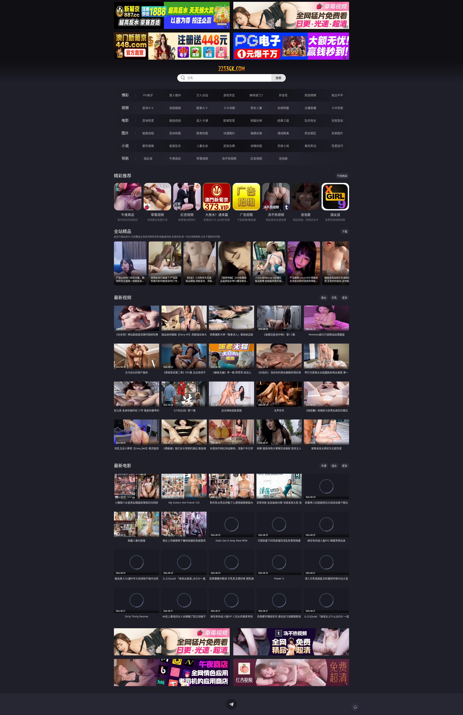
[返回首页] (355, 707)
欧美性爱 (229, 121)
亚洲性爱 (148, 121)
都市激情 (148, 146)
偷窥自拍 (148, 133)
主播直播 (310, 108)
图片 (125, 133)
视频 (125, 107)
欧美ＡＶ (202, 108)
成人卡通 (202, 121)
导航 (125, 158)
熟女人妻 (256, 108)
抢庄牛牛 (337, 95)
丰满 (323, 465)
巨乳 (334, 297)
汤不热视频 (229, 158)
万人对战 (202, 95)
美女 (323, 297)
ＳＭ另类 (337, 108)
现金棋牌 (310, 95)
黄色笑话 (310, 146)
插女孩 (148, 158)
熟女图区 (310, 133)
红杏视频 (256, 158)
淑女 (334, 465)
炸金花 (283, 95)
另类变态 (337, 121)
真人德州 (175, 95)
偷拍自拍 (175, 121)
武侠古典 (229, 146)
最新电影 (122, 465)
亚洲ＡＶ (148, 108)
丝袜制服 (283, 108)
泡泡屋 (283, 158)
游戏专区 (229, 95)
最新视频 (122, 297)
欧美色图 (202, 133)
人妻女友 (202, 146)
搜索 (278, 78)
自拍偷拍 (175, 108)
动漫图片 (229, 133)
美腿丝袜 (256, 133)
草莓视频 (202, 158)
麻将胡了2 (256, 95)
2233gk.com (231, 68)
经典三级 (283, 121)
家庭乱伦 (175, 146)
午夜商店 (175, 158)
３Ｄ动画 (229, 108)
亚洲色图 (175, 133)
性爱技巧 (337, 146)
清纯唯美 (283, 133)
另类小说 (283, 146)
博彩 (125, 95)
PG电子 (148, 95)
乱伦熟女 (310, 121)
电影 (125, 120)
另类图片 (337, 133)
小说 (125, 145)
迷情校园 (256, 146)
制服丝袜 (256, 121)
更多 (344, 297)
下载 (344, 231)
